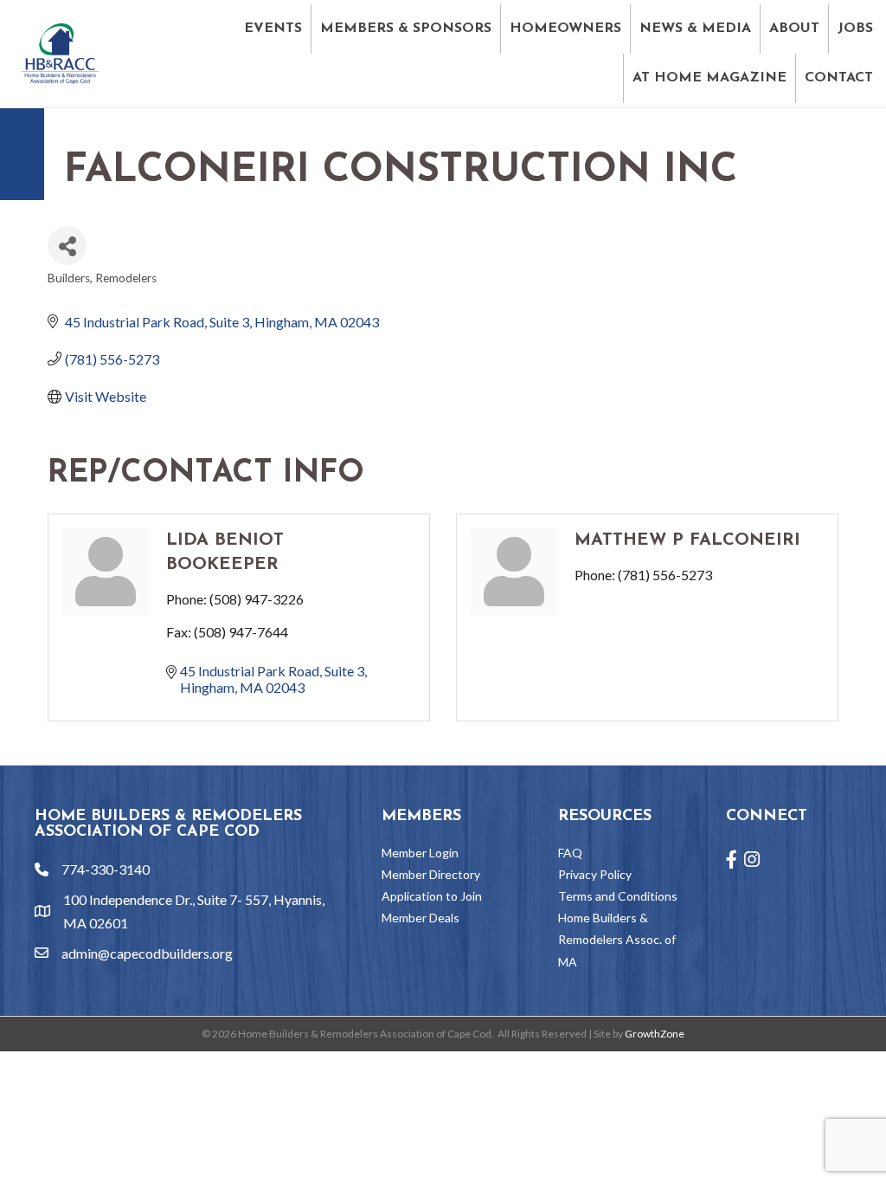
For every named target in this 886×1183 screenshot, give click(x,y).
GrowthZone (654, 1033)
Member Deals (420, 917)
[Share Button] (67, 245)
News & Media (695, 29)
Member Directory (431, 874)
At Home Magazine (709, 78)
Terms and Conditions (617, 896)
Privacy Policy (595, 874)
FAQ (570, 852)
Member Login (420, 852)
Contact (839, 78)
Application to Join (432, 896)
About (794, 29)
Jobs (855, 29)
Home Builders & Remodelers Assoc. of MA (617, 939)
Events (273, 29)
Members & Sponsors (405, 29)
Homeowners (565, 29)
